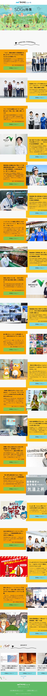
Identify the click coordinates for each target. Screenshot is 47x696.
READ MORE (23, 676)
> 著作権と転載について (32, 690)
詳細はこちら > (13, 68)
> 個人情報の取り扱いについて (16, 690)
